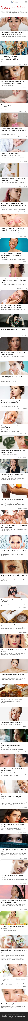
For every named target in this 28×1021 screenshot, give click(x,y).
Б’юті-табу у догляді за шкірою (10, 1004)
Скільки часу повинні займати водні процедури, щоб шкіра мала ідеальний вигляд (13, 130)
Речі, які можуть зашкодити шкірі (11, 722)
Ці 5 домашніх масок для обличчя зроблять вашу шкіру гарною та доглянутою (11, 255)
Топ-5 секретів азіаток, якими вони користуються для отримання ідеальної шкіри (13, 205)
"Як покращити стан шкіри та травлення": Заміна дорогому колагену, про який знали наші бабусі (13, 57)
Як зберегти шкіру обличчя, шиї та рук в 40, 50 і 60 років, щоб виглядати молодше (13, 796)
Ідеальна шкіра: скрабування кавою (12, 625)
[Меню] (26, 2)
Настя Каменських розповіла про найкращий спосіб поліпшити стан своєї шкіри (13, 280)
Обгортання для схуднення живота (12, 699)
